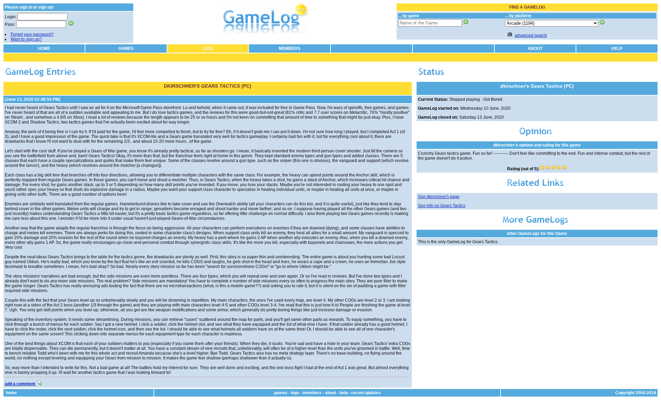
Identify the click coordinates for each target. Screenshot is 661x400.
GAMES (126, 48)
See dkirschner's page (439, 196)
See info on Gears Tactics (441, 205)
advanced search (531, 35)
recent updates (366, 392)
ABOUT (535, 48)
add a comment (20, 383)
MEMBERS (289, 48)
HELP (616, 48)
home (11, 392)
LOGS (207, 48)
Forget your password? (32, 34)
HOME (44, 48)
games (280, 392)
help (343, 392)
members (312, 392)
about (330, 392)
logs (295, 392)
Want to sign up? (26, 39)
